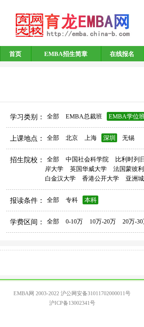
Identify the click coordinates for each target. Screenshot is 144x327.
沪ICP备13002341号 (72, 303)
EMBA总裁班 (84, 116)
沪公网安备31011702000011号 (96, 293)
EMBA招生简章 (66, 54)
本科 (90, 200)
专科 (72, 200)
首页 (15, 54)
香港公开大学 (100, 178)
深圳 (109, 138)
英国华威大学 (88, 169)
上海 (90, 138)
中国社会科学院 (87, 159)
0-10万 (74, 221)
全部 (53, 116)
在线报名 (122, 54)
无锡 (128, 138)
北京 (72, 138)
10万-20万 (102, 221)
